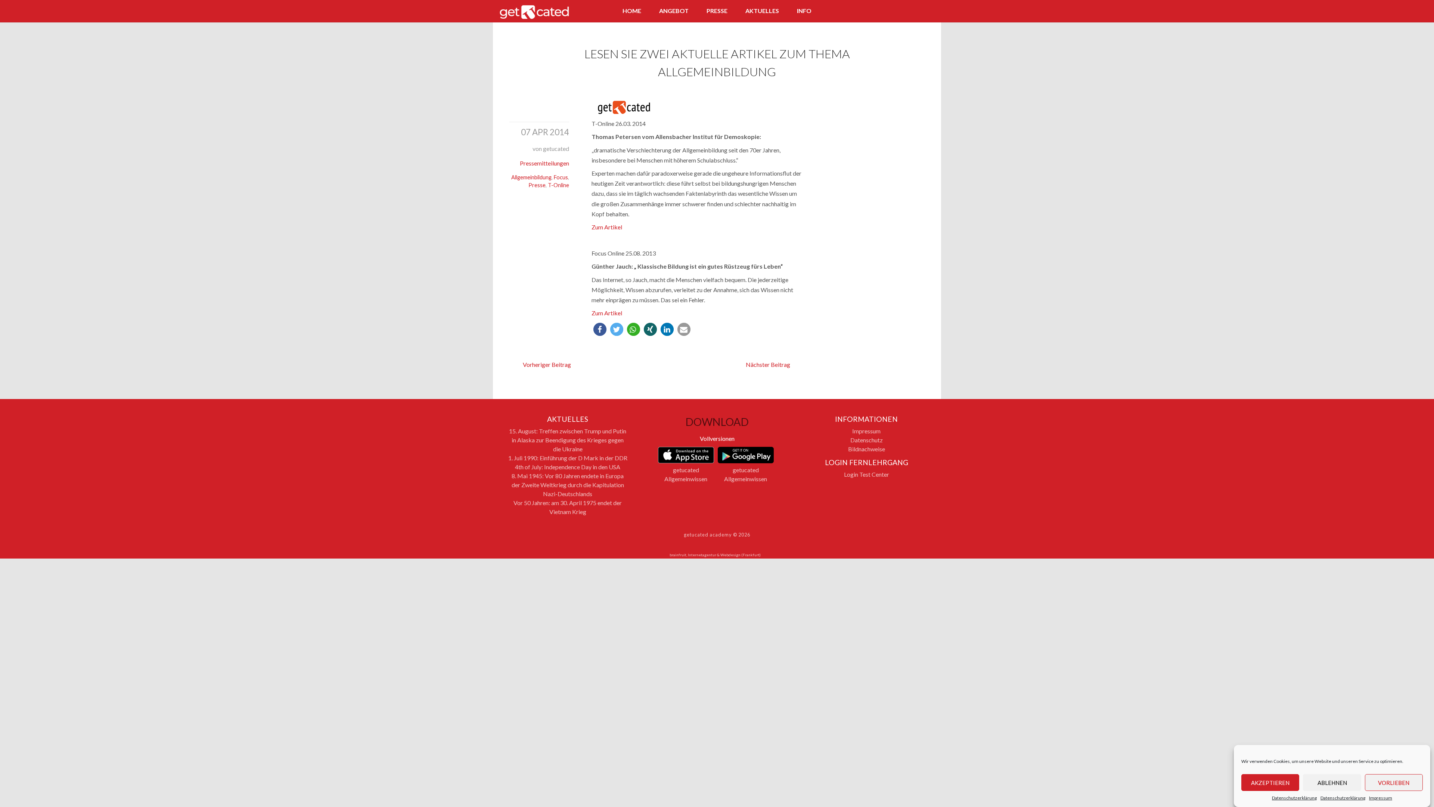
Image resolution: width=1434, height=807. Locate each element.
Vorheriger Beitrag (547, 364)
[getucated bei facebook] (887, 11)
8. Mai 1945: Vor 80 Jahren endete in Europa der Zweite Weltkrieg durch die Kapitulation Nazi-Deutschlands (568, 484)
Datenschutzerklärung (1294, 798)
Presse (717, 10)
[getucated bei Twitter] (901, 11)
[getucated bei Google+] (914, 11)
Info (804, 10)
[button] (599, 329)
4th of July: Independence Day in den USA (567, 466)
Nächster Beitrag (768, 364)
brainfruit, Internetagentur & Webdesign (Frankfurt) (715, 555)
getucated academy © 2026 (717, 535)
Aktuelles (762, 10)
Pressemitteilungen (544, 163)
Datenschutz (866, 439)
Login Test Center (866, 474)
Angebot (674, 10)
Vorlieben (1393, 782)
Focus (561, 177)
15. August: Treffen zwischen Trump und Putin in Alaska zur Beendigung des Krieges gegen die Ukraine (567, 439)
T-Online (558, 185)
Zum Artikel (607, 227)
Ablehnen (1332, 782)
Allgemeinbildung (531, 177)
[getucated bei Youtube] (928, 11)
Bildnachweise (866, 448)
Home (632, 10)
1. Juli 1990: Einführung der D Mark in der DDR (567, 457)
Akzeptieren (1270, 782)
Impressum (1380, 798)
